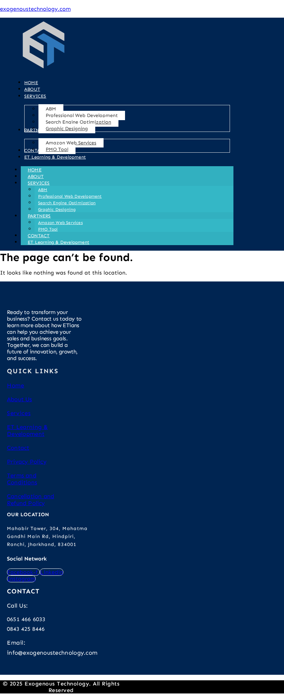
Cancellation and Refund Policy (30, 500)
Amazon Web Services (60, 222)
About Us (19, 399)
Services (19, 413)
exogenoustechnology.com (35, 9)
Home (15, 385)
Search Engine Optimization (67, 202)
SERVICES (39, 183)
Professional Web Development (70, 196)
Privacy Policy (26, 461)
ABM (42, 189)
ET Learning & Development (58, 242)
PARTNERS (39, 215)
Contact (18, 447)
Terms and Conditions (22, 479)
